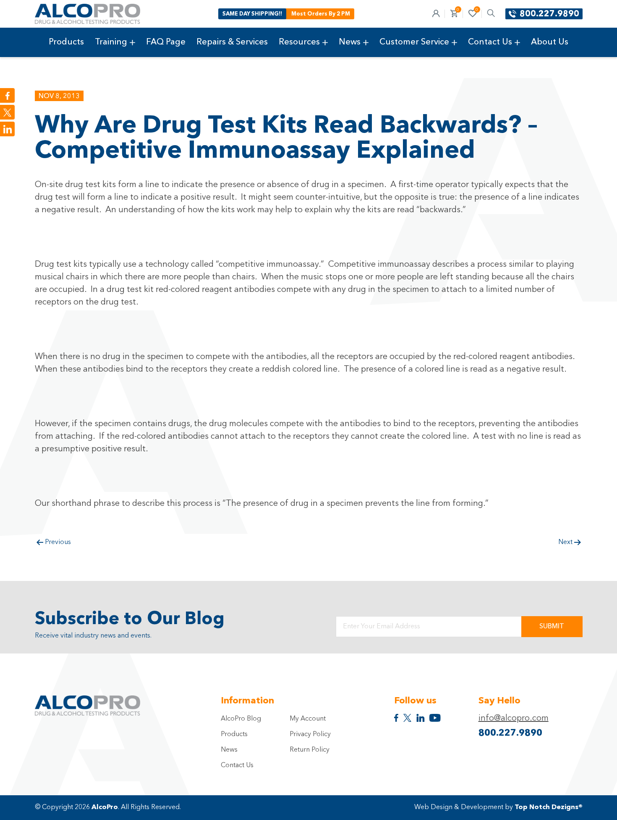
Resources (299, 42)
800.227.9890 (549, 14)
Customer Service (414, 42)
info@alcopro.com (513, 718)
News (350, 42)
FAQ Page (166, 42)
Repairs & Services (232, 42)
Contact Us (490, 42)
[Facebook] (7, 95)
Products (66, 42)
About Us (549, 42)
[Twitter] (7, 112)
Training (111, 42)
